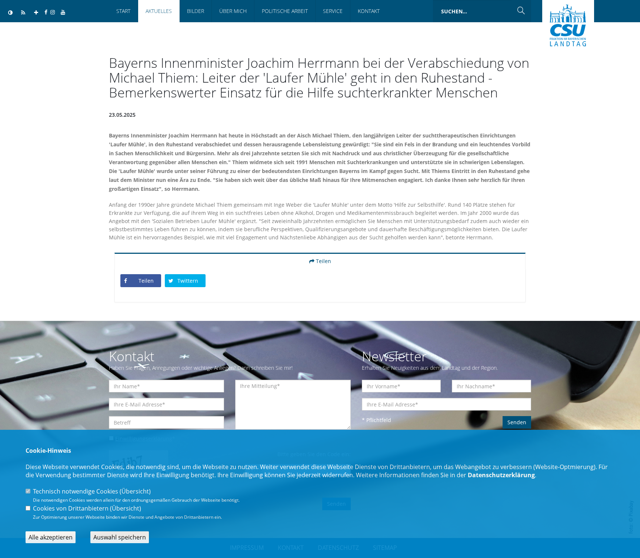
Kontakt (369, 10)
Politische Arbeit (285, 10)
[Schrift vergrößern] (36, 12)
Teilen (322, 261)
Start (123, 10)
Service (333, 10)
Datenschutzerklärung (501, 475)
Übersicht (135, 491)
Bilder (195, 10)
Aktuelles (159, 10)
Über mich (233, 10)
